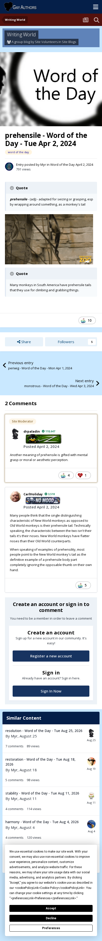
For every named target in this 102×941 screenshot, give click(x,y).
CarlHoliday (33, 494)
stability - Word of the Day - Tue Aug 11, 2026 (42, 793)
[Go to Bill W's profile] (91, 761)
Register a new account (51, 655)
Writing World (21, 34)
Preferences (51, 928)
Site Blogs (69, 42)
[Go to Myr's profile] (9, 166)
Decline (51, 918)
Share (25, 341)
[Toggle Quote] (12, 188)
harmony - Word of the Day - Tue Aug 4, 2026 (42, 821)
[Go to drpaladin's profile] (15, 433)
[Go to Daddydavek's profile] (91, 795)
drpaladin (32, 431)
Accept (51, 908)
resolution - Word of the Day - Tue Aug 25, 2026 (43, 730)
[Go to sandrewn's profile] (91, 824)
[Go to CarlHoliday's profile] (15, 496)
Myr (43, 164)
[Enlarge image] (49, 239)
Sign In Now (51, 691)
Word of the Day (62, 164)
